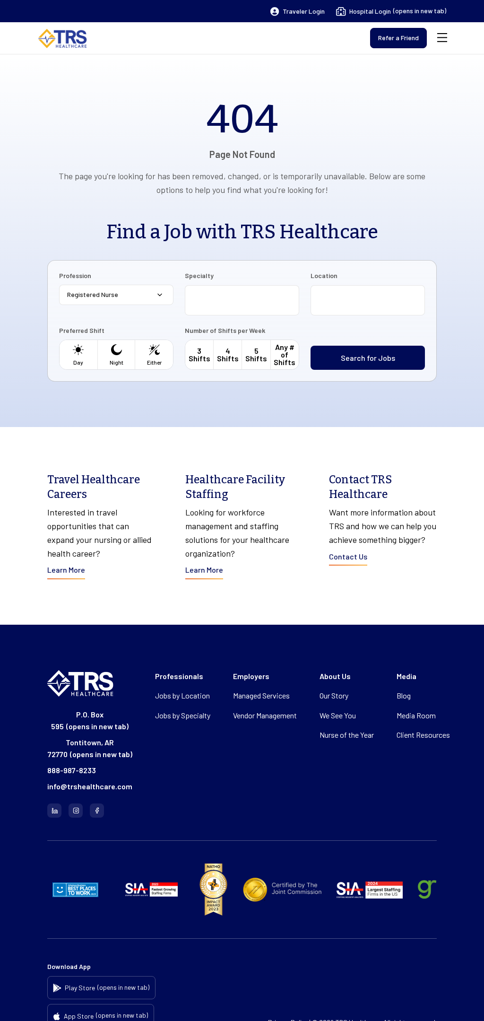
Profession (75, 275)
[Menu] (442, 38)
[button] (297, 11)
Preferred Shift (81, 330)
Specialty (199, 275)
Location (324, 275)
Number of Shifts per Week (225, 330)
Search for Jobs (368, 357)
